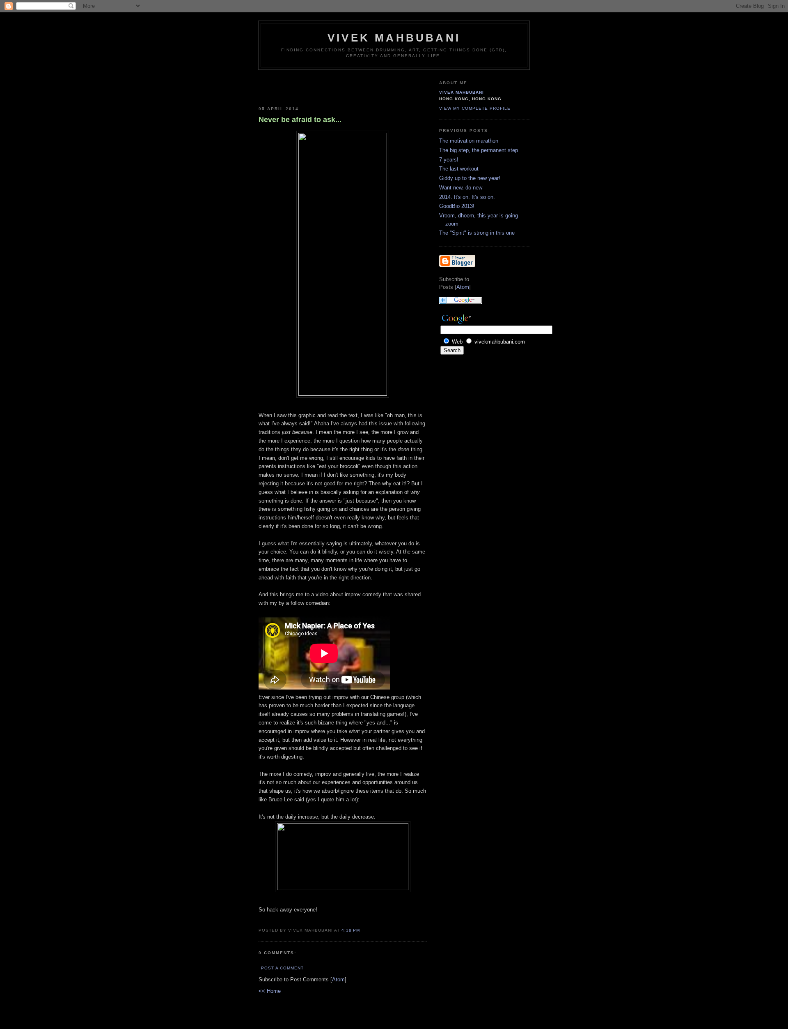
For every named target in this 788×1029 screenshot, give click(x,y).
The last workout (459, 169)
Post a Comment (282, 968)
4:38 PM (350, 930)
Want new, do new (460, 188)
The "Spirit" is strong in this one (477, 233)
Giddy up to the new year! (469, 178)
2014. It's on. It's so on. (467, 197)
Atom (338, 979)
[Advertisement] (307, 86)
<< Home (270, 991)
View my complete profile (475, 108)
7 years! (448, 160)
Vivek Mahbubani (394, 38)
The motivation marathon (468, 141)
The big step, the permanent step (478, 150)
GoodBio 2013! (456, 206)
